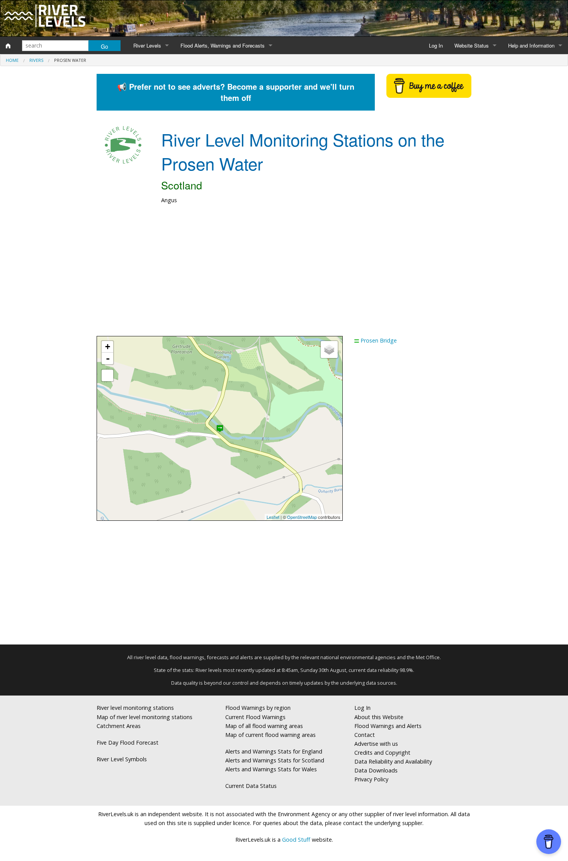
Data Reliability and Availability (393, 761)
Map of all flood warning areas (264, 726)
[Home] (8, 46)
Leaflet (273, 517)
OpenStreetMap (302, 517)
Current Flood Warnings (255, 717)
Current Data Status (251, 785)
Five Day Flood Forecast (127, 742)
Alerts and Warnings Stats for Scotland (274, 760)
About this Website (378, 717)
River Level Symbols (122, 759)
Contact (364, 734)
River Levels (147, 45)
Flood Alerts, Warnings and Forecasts (222, 45)
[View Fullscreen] (107, 375)
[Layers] (329, 349)
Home (12, 60)
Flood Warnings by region (258, 707)
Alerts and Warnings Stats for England (273, 751)
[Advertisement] (284, 274)
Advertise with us (376, 743)
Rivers (36, 60)
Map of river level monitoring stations (144, 717)
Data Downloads (376, 770)
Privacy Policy (371, 779)
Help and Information (531, 45)
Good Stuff (296, 839)
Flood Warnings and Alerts (388, 726)
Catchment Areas (119, 726)
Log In (436, 45)
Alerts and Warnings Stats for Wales (271, 769)
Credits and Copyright (382, 752)
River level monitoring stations (135, 707)
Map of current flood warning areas (270, 734)
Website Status (471, 45)
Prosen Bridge (379, 340)
